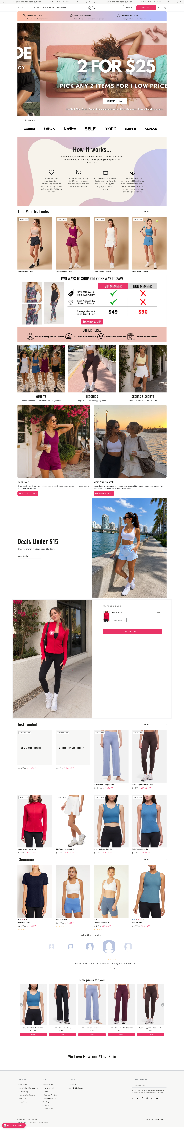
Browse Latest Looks (28, 493)
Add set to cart (132, 631)
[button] (159, 7)
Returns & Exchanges (26, 1098)
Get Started (147, 7)
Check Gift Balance (75, 1091)
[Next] (135, 947)
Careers (45, 1108)
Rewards (45, 1094)
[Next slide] (162, 1008)
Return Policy (22, 1094)
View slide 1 (88, 111)
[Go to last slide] (21, 1008)
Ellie (23, 1122)
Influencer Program (50, 1098)
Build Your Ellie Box (104, 493)
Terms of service (43, 1125)
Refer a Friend (48, 1091)
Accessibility (47, 1112)
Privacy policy (32, 1125)
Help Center (22, 1088)
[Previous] (49, 947)
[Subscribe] (165, 1088)
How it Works (47, 1088)
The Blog (45, 1105)
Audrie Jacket (117, 612)
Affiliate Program (49, 1101)
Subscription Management (28, 1091)
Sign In (129, 7)
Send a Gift (72, 1088)
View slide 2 (95, 111)
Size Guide (21, 1101)
